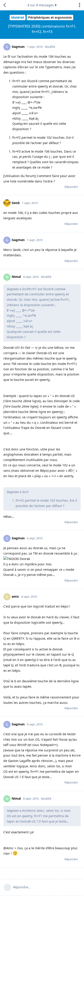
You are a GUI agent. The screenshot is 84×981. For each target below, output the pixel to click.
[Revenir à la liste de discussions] (4, 5)
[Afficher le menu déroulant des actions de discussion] (79, 5)
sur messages (41, 5)
